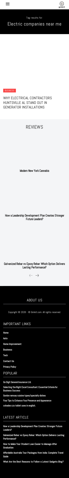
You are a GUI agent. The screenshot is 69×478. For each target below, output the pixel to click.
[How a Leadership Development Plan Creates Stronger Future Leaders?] (34, 195)
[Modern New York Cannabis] (34, 150)
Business (9, 90)
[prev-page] (31, 275)
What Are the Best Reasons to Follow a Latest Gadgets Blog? (33, 461)
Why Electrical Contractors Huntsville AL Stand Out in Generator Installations (27, 102)
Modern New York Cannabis (34, 171)
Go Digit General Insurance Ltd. (17, 382)
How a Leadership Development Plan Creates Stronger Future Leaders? (34, 217)
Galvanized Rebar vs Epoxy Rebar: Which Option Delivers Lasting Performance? (34, 265)
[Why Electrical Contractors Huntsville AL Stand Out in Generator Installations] (34, 63)
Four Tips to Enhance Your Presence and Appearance (27, 400)
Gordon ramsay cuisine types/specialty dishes (24, 395)
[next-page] (36, 275)
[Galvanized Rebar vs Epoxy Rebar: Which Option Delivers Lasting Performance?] (34, 243)
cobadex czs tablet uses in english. (19, 405)
